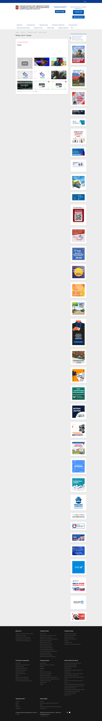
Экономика (18, 663)
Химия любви (50, 28)
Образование (43, 663)
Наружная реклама (20, 672)
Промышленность (20, 666)
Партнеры (18, 708)
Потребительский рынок (21, 670)
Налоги (17, 675)
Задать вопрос (67, 694)
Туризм (41, 684)
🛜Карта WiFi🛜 (60, 11)
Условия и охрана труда (45, 680)
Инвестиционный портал (23, 28)
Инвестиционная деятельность (23, 664)
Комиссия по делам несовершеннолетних (49, 679)
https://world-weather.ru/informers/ (60, 7)
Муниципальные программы (22, 679)
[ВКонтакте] (65, 712)
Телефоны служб (68, 642)
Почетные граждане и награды (23, 637)
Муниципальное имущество (22, 677)
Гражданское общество (45, 675)
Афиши (17, 703)
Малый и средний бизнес (21, 668)
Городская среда (43, 25)
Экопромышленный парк (70, 687)
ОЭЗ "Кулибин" (67, 668)
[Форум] (70, 712)
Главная (17, 32)
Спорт (41, 670)
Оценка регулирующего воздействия (48, 651)
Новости (17, 701)
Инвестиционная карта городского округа (74, 686)
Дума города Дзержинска (46, 646)
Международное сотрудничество (23, 639)
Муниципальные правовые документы (49, 639)
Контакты (18, 714)
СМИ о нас (18, 706)
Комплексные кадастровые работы (72, 644)
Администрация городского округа (48, 635)
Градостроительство (69, 637)
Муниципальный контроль (46, 644)
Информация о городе (32, 32)
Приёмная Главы (78, 12)
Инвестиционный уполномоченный (72, 663)
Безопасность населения (45, 673)
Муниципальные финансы (46, 640)
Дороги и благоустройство (70, 635)
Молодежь (42, 668)
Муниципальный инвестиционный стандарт (74, 689)
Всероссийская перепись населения (48, 677)
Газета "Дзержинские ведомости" (23, 640)
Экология (66, 640)
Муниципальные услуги (45, 642)
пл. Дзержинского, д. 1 (78, 8)
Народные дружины (63, 28)
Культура (42, 666)
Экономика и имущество (58, 25)
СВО (72, 28)
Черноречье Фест (38, 28)
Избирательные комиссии (46, 637)
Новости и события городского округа (24, 633)
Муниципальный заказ (21, 673)
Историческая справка (77, 36)
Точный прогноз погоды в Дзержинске (60, 6)
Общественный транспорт (70, 639)
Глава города (43, 633)
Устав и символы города (77, 39)
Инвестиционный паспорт (70, 666)
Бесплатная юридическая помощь (23, 680)
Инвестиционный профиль (70, 664)
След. (36, 91)
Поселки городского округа (46, 647)
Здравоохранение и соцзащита (47, 664)
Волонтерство (43, 682)
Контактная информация (70, 693)
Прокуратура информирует (46, 654)
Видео (17, 705)
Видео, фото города (43, 32)
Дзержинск (19, 25)
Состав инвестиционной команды (72, 691)
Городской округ (31, 25)
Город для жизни (73, 25)
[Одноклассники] (67, 712)
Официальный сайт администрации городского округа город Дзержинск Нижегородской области (34, 7)
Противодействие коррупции (46, 649)
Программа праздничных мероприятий (49, 703)
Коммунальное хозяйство (70, 633)
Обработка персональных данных (48, 656)
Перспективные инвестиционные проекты (74, 684)
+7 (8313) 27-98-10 (44, 716)
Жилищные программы (45, 672)
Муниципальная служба (45, 653)
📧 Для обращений (78, 17)
